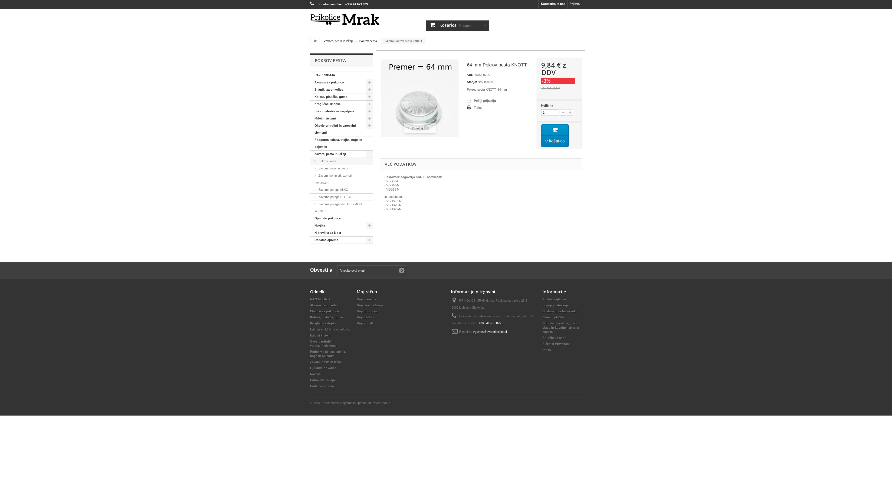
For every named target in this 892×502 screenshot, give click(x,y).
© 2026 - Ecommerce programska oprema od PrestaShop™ (350, 403)
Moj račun (367, 291)
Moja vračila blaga (370, 305)
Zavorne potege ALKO (333, 190)
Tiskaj (478, 107)
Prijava (575, 4)
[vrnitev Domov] (315, 41)
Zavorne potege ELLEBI (334, 197)
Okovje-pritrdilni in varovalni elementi (335, 129)
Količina (547, 105)
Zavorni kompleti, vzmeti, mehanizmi (334, 179)
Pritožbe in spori (554, 338)
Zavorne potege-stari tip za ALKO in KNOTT (339, 207)
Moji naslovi (365, 317)
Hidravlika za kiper (328, 232)
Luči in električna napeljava (334, 111)
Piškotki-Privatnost (556, 344)
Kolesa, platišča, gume (331, 97)
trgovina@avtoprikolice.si (490, 332)
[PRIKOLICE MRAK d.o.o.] (353, 19)
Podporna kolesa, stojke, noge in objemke (338, 143)
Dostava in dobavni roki (559, 311)
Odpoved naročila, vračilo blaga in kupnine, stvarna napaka (561, 328)
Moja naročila (366, 299)
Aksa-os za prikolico (329, 82)
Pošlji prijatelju (485, 100)
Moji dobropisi (367, 311)
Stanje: (472, 82)
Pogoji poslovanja (555, 305)
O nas (546, 350)
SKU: (470, 75)
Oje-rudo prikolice (328, 218)
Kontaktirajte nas (553, 4)
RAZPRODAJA (325, 75)
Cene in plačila (553, 317)
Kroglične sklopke (328, 104)
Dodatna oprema (326, 240)
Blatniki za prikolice (329, 89)
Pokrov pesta (327, 161)
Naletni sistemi (325, 118)
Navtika (320, 225)
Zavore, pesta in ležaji (330, 154)
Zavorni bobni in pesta (333, 168)
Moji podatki (365, 323)
